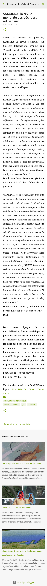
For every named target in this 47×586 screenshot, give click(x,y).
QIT (23, 404)
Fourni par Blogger (25, 582)
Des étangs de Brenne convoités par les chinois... (22, 464)
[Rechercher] (43, 4)
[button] (4, 29)
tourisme (32, 404)
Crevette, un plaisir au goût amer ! (16, 507)
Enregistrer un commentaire (17, 424)
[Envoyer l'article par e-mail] (4, 398)
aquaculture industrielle (15, 401)
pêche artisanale (11, 404)
